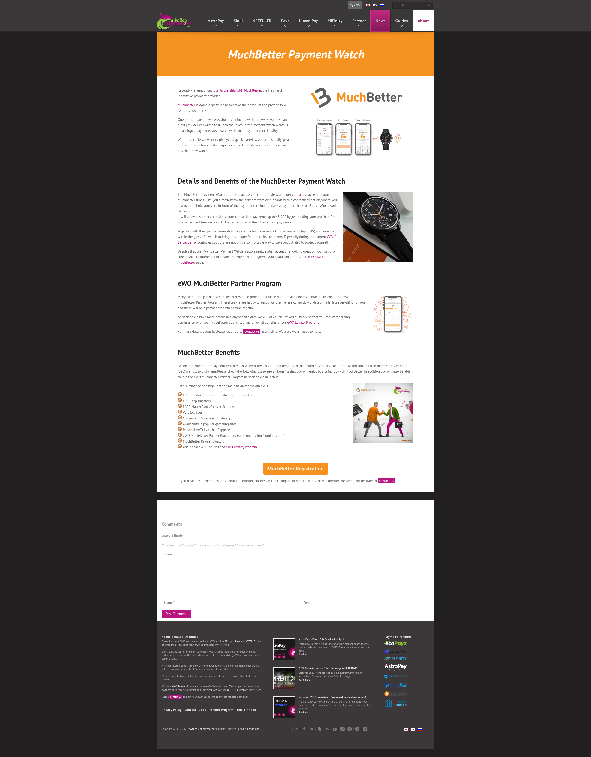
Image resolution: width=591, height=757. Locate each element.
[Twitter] (312, 729)
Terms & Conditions (248, 728)
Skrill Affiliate (214, 689)
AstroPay (216, 20)
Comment (169, 554)
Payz (285, 20)
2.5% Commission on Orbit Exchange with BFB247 (328, 668)
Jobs (202, 710)
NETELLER (262, 20)
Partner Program (221, 710)
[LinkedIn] (327, 729)
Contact (190, 710)
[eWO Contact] (342, 729)
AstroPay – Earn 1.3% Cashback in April (321, 639)
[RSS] (296, 729)
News (381, 20)
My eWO (355, 5)
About (423, 20)
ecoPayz (235, 641)
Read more (304, 654)
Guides (401, 20)
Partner (359, 20)
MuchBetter (186, 105)
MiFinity (335, 20)
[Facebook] (304, 729)
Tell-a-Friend (246, 710)
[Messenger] (357, 729)
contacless (299, 194)
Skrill (238, 20)
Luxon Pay (308, 20)
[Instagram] (350, 729)
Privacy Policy (171, 710)
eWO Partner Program (184, 686)
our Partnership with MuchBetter (237, 90)
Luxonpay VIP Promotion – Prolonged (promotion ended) (332, 697)
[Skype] (319, 729)
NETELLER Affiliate (237, 689)
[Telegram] (365, 729)
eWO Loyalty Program (302, 322)
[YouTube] (335, 729)
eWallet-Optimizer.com (201, 728)
